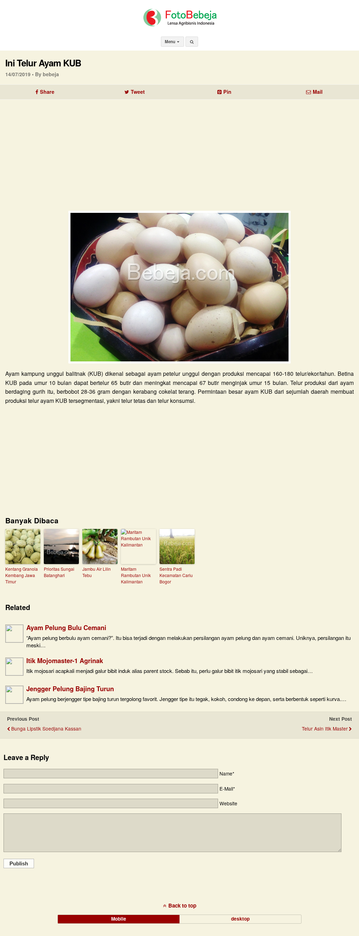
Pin (227, 91)
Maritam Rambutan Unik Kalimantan (136, 575)
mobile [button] (118, 918)
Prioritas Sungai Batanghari (59, 572)
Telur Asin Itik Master (325, 728)
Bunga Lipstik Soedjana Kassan (46, 728)
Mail (318, 91)
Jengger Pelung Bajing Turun (70, 688)
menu (170, 42)
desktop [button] (240, 918)
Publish (18, 863)
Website (228, 803)
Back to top (182, 905)
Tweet (138, 91)
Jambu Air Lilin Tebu (96, 572)
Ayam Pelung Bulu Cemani (66, 627)
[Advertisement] (179, 152)
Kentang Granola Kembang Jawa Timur (21, 575)
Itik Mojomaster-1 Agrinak (64, 660)
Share (47, 91)
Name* (226, 773)
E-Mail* (227, 788)
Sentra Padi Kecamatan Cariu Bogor (176, 575)
